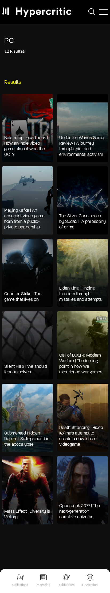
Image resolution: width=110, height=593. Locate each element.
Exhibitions (66, 585)
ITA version (90, 585)
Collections (20, 585)
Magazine (43, 585)
